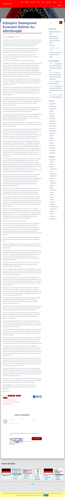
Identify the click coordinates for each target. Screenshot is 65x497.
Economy (27, 2)
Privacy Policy (40, 495)
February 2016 (52, 150)
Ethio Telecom (53, 208)
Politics (32, 2)
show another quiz (28, 441)
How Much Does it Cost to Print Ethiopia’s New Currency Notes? (55, 54)
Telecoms (52, 216)
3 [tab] (32, 484)
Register (59, 5)
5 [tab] (34, 484)
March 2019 (51, 145)
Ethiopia (12, 401)
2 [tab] (31, 484)
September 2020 (52, 108)
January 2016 (52, 152)
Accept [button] (46, 495)
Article (51, 161)
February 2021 (52, 103)
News (51, 171)
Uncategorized (52, 218)
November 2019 (52, 125)
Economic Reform (6, 401)
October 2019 (52, 128)
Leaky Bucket (52, 183)
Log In (60, 2)
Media (43, 2)
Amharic (55, 2)
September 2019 (52, 130)
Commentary (52, 168)
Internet (51, 213)
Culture (38, 2)
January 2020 (52, 121)
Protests (52, 202)
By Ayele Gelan (7, 481)
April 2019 (51, 143)
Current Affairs (11, 395)
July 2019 (51, 135)
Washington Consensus (8, 404)
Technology (51, 204)
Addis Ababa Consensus (10, 399)
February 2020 (52, 118)
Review (51, 194)
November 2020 (52, 106)
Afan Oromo (48, 2)
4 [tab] (33, 484)
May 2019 (51, 140)
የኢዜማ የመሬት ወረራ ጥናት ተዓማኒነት (7, 477)
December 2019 (52, 123)
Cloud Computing (53, 206)
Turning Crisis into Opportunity (28, 477)
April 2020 (51, 113)
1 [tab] (30, 484)
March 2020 (51, 116)
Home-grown (17, 401)
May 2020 (51, 111)
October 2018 (52, 148)
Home (22, 2)
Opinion (5, 397)
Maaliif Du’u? (52, 45)
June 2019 (51, 138)
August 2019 (52, 133)
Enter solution (12, 443)
